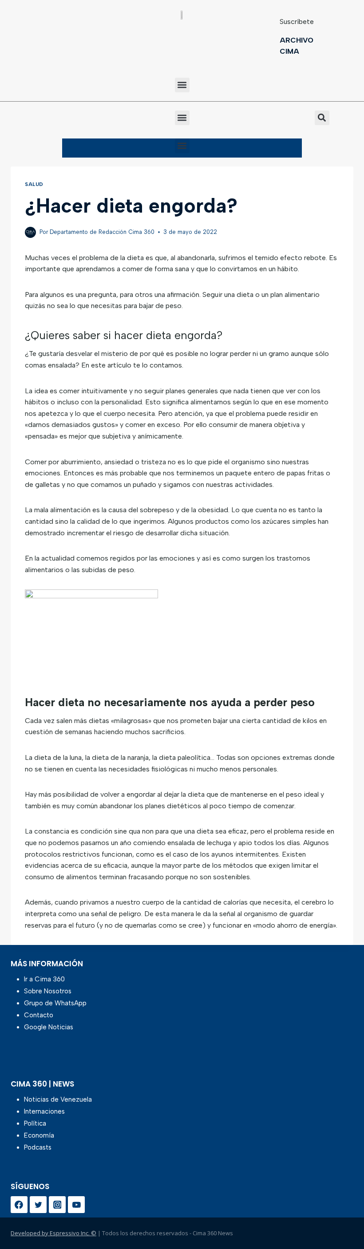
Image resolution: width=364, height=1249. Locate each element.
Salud (34, 184)
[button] (182, 85)
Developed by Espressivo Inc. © (53, 1233)
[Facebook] (19, 1204)
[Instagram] (57, 1204)
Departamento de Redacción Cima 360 (102, 232)
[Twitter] (38, 1204)
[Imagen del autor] (30, 232)
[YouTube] (76, 1204)
